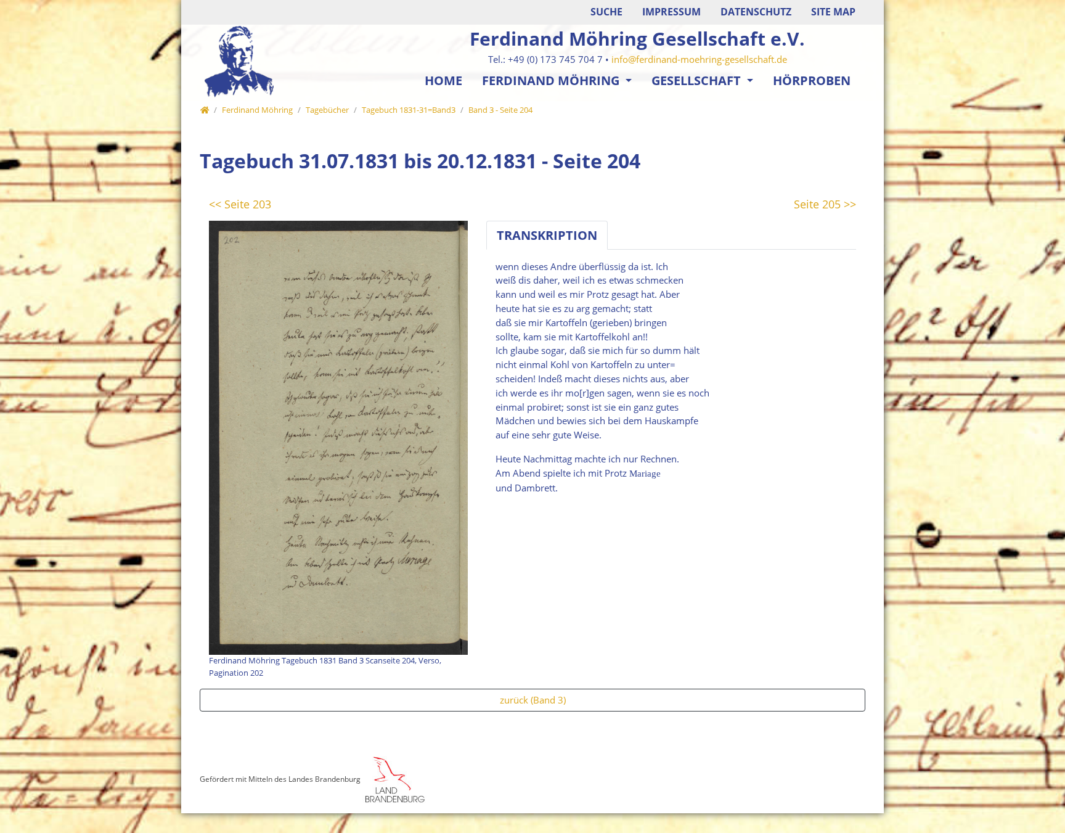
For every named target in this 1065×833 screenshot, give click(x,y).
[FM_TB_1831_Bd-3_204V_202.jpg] (338, 436)
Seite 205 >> (825, 204)
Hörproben (812, 80)
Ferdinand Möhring (552, 80)
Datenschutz (755, 11)
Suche (606, 11)
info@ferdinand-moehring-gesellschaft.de (699, 59)
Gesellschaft (697, 80)
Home (443, 80)
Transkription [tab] (547, 235)
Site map (833, 11)
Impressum (671, 11)
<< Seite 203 (240, 204)
